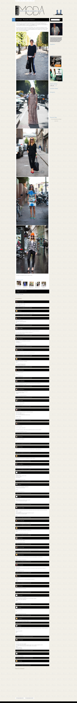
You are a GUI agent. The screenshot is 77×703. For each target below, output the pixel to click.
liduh (19, 455)
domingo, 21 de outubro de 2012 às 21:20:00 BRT (23, 622)
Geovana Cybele (21, 301)
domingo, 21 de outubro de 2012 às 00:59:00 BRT (23, 493)
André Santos (20, 436)
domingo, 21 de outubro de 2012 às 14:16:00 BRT (23, 551)
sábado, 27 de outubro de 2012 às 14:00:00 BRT (23, 665)
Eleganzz (19, 409)
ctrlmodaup (20, 661)
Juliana (19, 318)
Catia (19, 528)
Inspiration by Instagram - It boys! (19, 286)
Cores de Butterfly (21, 381)
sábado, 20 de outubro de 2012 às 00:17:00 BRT (23, 406)
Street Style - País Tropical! (43, 287)
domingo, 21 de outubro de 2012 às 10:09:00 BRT (23, 517)
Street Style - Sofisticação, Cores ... (25, 287)
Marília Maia (20, 328)
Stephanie (19, 625)
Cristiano (19, 484)
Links (29, 0)
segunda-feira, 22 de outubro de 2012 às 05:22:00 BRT (24, 650)
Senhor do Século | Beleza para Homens (21, 395)
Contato (25, 0)
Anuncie (32, 0)
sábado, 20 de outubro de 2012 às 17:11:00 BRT (23, 469)
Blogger (35, 702)
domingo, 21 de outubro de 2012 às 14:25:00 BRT (23, 561)
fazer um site (56, 120)
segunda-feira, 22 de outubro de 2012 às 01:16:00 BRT (24, 636)
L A (18, 653)
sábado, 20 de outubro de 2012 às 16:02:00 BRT (23, 443)
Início (17, 0)
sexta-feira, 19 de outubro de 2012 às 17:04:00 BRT (24, 335)
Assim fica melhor (21, 507)
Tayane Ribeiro (20, 464)
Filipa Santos (20, 538)
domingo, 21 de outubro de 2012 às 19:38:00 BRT (23, 615)
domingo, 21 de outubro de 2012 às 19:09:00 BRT (23, 592)
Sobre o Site (21, 0)
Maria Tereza (20, 338)
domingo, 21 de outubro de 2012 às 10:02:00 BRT (23, 504)
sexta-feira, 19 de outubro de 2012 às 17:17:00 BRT (24, 346)
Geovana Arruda (21, 547)
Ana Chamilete (20, 564)
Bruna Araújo (20, 400)
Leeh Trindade (20, 639)
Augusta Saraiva (21, 554)
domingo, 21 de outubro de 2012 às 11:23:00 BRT (23, 544)
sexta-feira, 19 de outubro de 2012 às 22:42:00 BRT (24, 397)
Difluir (41, 702)
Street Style (21, 294)
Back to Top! (45, 702)
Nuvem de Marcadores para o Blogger (56, 119)
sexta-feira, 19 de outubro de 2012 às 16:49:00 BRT (24, 325)
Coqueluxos (20, 618)
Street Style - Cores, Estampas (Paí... (31, 287)
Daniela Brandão (21, 520)
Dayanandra (20, 595)
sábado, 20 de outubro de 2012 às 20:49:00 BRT (23, 481)
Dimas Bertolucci (21, 389)
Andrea (19, 575)
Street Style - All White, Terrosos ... (37, 287)
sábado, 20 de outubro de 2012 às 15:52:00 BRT (23, 433)
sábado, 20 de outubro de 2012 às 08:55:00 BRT (23, 420)
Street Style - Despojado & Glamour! (25, 19)
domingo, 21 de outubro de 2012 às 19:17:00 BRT (23, 604)
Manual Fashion (21, 370)
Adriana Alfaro (20, 349)
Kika (19, 423)
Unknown (19, 310)
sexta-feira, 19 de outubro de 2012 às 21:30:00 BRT (24, 386)
